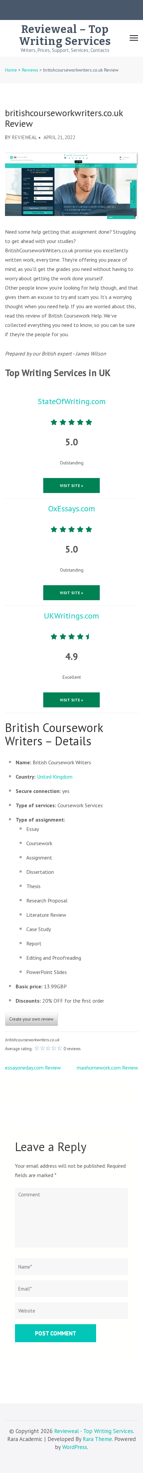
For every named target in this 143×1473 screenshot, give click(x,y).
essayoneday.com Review (33, 1067)
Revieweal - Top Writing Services (93, 1431)
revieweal (24, 137)
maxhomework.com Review (107, 1067)
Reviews (30, 70)
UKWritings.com (71, 616)
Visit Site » (71, 485)
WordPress (74, 1447)
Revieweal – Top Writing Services (65, 35)
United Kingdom (54, 776)
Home (11, 70)
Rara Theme (97, 1439)
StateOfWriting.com (72, 401)
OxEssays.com (71, 508)
